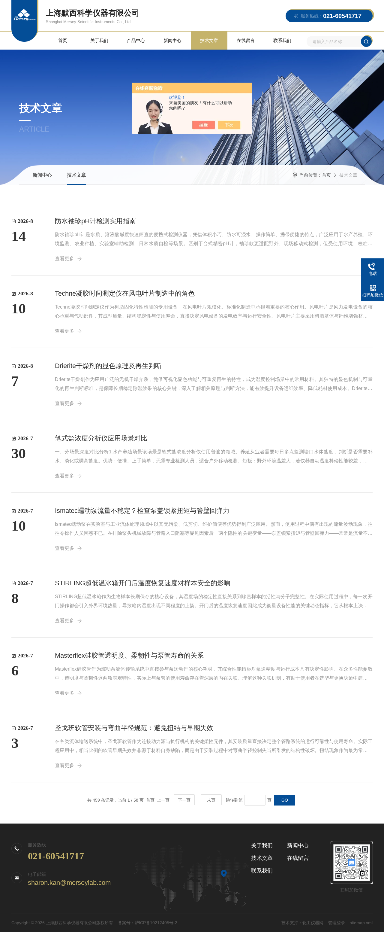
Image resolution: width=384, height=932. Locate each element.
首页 (62, 40)
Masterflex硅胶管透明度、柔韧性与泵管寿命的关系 (129, 655)
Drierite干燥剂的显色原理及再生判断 (108, 366)
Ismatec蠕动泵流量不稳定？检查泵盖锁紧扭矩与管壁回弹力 (142, 510)
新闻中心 (173, 40)
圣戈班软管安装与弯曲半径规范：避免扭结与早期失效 (134, 728)
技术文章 (209, 40)
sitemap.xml (361, 922)
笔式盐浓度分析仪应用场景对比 (101, 438)
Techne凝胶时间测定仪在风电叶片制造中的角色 (125, 293)
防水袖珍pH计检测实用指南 (95, 221)
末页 (211, 800)
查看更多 (64, 258)
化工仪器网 (312, 922)
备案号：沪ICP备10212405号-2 (147, 922)
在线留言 (246, 40)
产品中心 (136, 40)
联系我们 (282, 40)
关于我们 (99, 40)
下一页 (184, 800)
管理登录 (336, 922)
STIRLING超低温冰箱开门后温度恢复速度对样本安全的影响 (142, 583)
